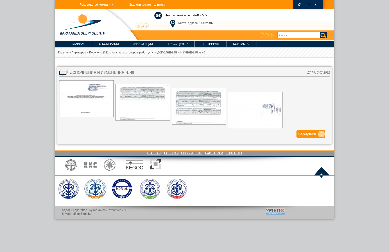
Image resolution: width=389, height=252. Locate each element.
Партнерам (210, 44)
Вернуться (307, 134)
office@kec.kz (81, 213)
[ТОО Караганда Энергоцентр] (80, 34)
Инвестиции (143, 44)
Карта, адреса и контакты (195, 23)
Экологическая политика (147, 4)
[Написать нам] (308, 4)
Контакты (241, 44)
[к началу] (322, 173)
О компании (109, 44)
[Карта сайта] (315, 4)
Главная (78, 44)
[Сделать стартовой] (299, 4)
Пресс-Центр (177, 44)
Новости (171, 153)
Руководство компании (96, 4)
